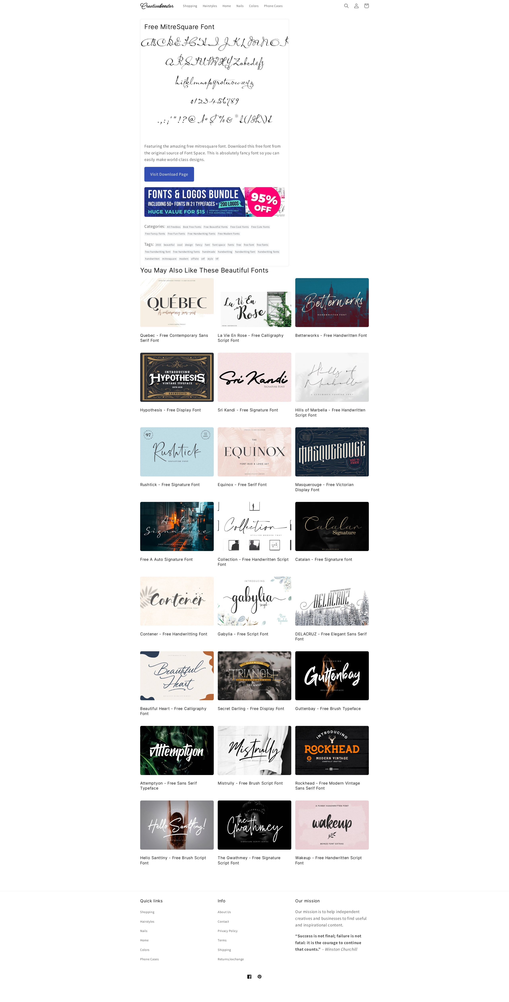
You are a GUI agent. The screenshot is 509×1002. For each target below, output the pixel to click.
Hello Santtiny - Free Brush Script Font (173, 860)
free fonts (262, 244)
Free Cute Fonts (260, 227)
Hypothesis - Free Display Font (170, 410)
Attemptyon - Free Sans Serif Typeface (168, 786)
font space (219, 244)
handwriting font (245, 251)
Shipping (224, 950)
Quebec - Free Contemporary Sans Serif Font (174, 338)
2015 (158, 244)
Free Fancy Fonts (155, 233)
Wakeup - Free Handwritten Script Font (328, 860)
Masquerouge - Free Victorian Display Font (324, 487)
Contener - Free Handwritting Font (173, 634)
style (210, 258)
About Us (224, 912)
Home (144, 940)
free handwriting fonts (186, 251)
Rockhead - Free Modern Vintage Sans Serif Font (327, 786)
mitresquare (169, 258)
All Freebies (173, 227)
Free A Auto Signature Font (166, 559)
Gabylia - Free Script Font (243, 634)
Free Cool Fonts (239, 227)
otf (203, 258)
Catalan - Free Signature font (323, 559)
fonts (231, 244)
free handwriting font (158, 251)
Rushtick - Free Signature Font (170, 484)
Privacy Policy (228, 931)
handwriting (225, 251)
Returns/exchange (231, 959)
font (207, 244)
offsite (195, 258)
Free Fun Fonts (176, 233)
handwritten (152, 258)
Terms (222, 940)
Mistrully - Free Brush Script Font (250, 783)
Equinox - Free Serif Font (242, 484)
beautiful (169, 244)
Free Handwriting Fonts (201, 233)
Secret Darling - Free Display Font (251, 708)
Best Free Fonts (192, 227)
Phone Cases (149, 959)
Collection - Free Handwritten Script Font (253, 562)
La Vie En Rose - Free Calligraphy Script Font (251, 338)
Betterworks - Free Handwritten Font (331, 335)
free (239, 244)
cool (180, 244)
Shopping (147, 912)
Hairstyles (147, 921)
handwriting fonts (268, 251)
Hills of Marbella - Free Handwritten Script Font (330, 412)
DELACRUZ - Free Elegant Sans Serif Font (331, 636)
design (189, 244)
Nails (143, 931)
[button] (346, 6)
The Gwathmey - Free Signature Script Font (249, 860)
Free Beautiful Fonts (216, 227)
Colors (145, 950)
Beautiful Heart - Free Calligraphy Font (173, 711)
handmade (208, 251)
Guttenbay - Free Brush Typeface (328, 708)
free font (249, 244)
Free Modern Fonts (229, 233)
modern (183, 258)
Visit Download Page (169, 174)
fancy (199, 244)
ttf (217, 258)
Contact (223, 921)
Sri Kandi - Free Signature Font (248, 410)
